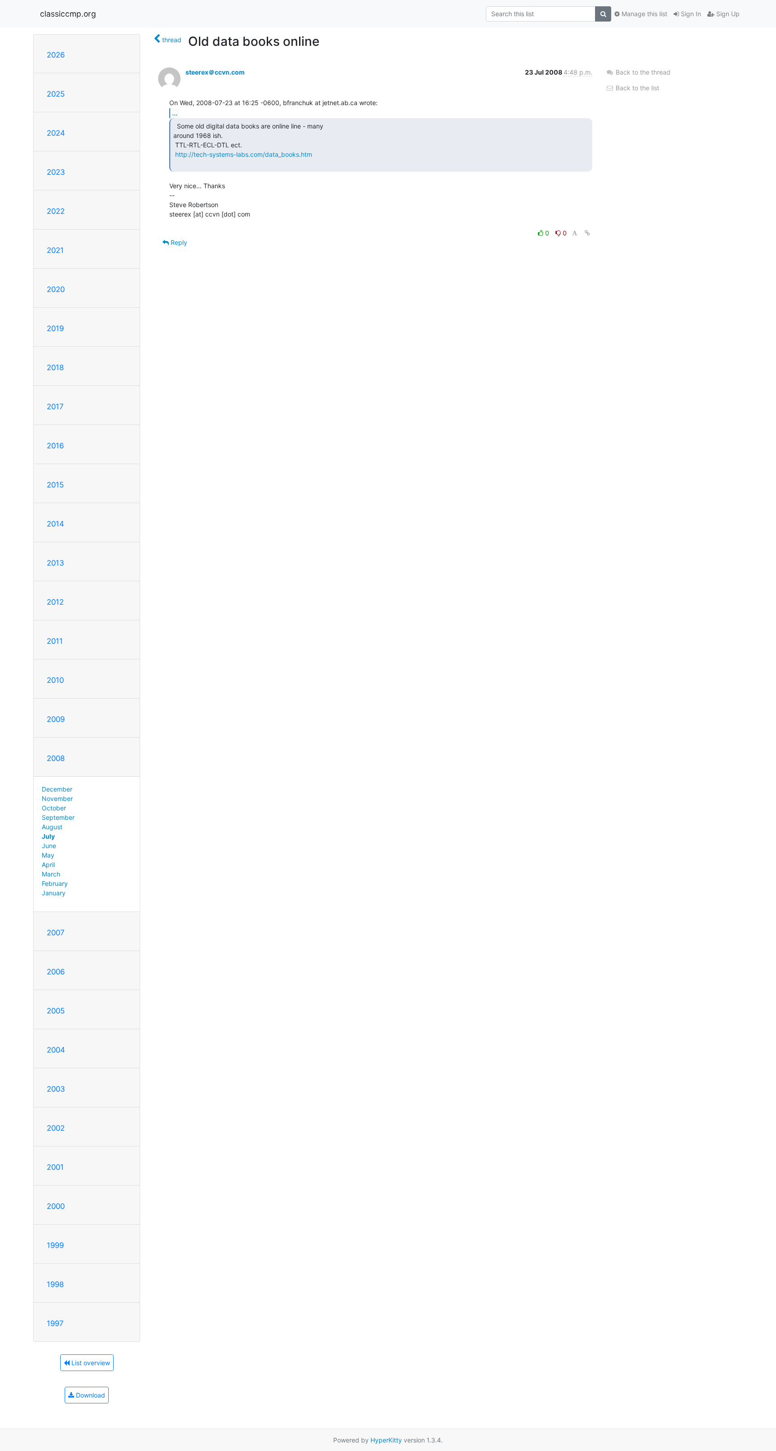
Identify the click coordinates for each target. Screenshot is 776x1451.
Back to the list (636, 88)
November (57, 798)
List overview (90, 1363)
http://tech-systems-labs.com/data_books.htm (243, 154)
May (48, 855)
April (48, 864)
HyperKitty (386, 1440)
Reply (178, 242)
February (55, 883)
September (58, 817)
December (57, 789)
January (54, 893)
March (51, 874)
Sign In (690, 14)
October (54, 808)
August (52, 827)
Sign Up (727, 14)
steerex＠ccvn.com (215, 72)
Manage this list (643, 14)
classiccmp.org (68, 13)
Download (89, 1395)
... (174, 112)
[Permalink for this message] (587, 233)
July (48, 836)
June (49, 845)
